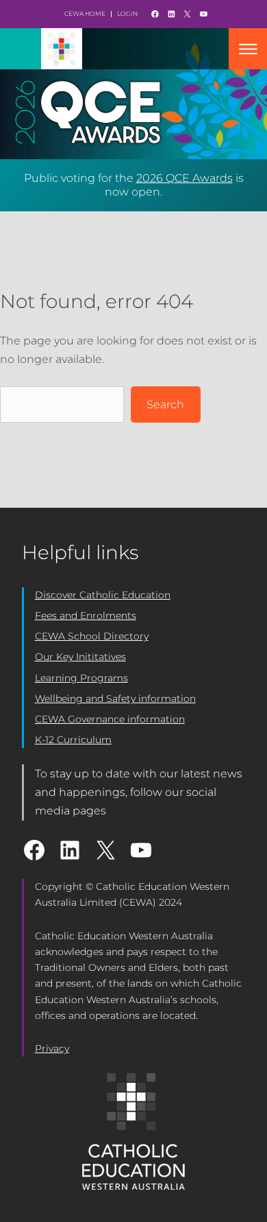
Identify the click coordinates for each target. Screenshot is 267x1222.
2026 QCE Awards (184, 178)
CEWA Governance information (110, 719)
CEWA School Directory (92, 636)
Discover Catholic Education (102, 594)
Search (165, 404)
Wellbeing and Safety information (115, 698)
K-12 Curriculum (73, 739)
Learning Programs (81, 677)
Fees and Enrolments (85, 615)
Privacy (52, 1048)
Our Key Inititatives (80, 656)
